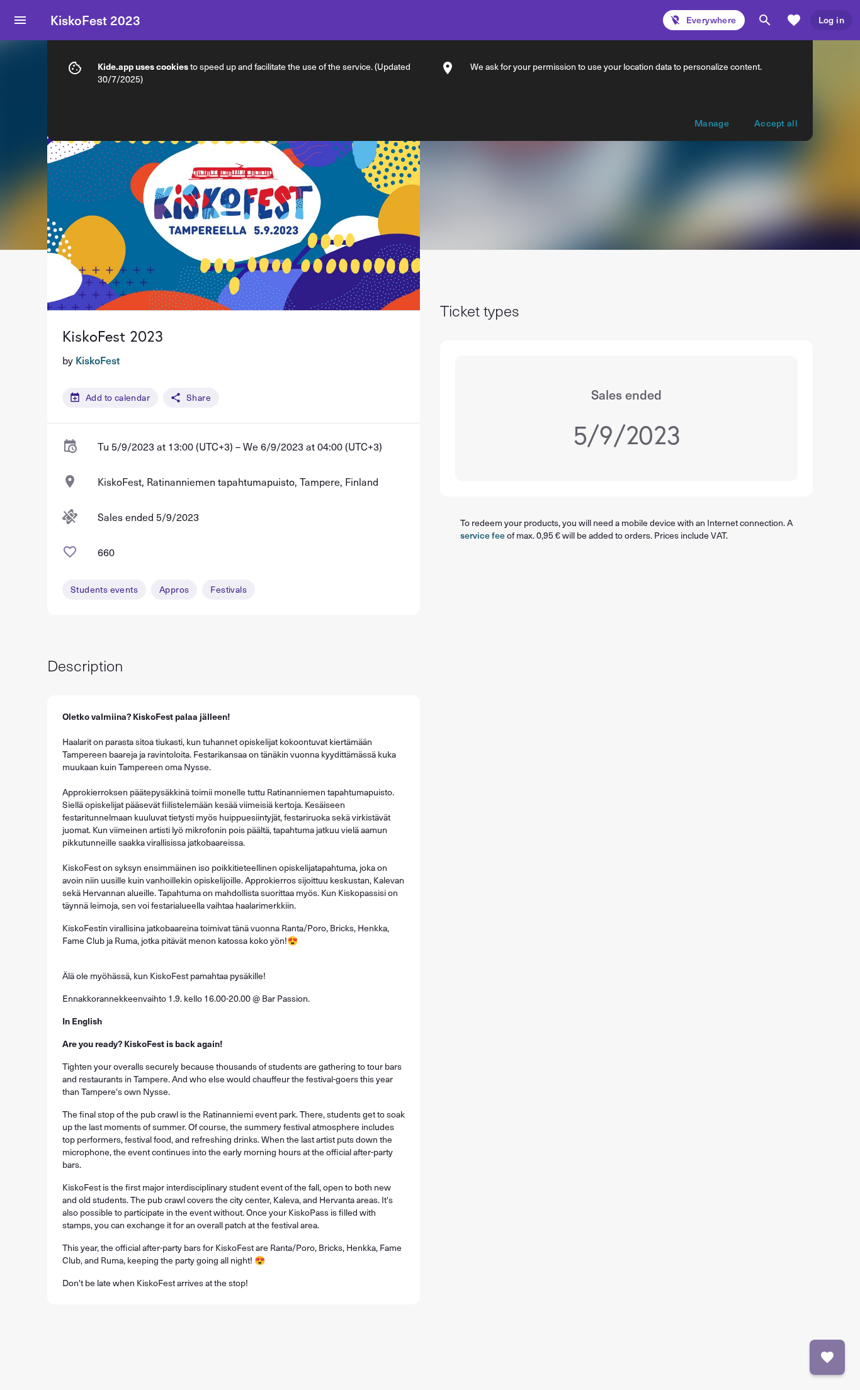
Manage (711, 123)
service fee (482, 535)
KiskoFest (98, 359)
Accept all (776, 123)
